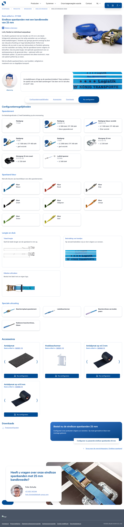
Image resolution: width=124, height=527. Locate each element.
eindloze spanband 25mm (59, 9)
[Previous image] (5, 361)
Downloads (70, 99)
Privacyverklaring (15, 523)
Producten (35, 3)
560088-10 (19, 387)
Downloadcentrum (75, 523)
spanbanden (28, 9)
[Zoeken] (108, 5)
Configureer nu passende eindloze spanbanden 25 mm (96, 441)
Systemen (50, 3)
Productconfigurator (12, 428)
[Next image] (37, 361)
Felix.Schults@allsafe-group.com (37, 494)
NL (97, 3)
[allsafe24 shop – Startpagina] (4, 3)
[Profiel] (117, 5)
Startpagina (5, 9)
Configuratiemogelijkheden (39, 99)
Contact (89, 3)
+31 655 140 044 (31, 491)
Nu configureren (88, 99)
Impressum (5, 523)
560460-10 (101, 348)
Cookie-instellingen (62, 523)
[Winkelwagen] (113, 5)
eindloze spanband (41, 9)
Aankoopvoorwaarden (49, 523)
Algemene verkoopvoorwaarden (31, 523)
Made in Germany (11, 27)
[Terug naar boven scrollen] (119, 524)
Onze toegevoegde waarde (71, 3)
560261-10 (60, 348)
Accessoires (57, 99)
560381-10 (19, 348)
